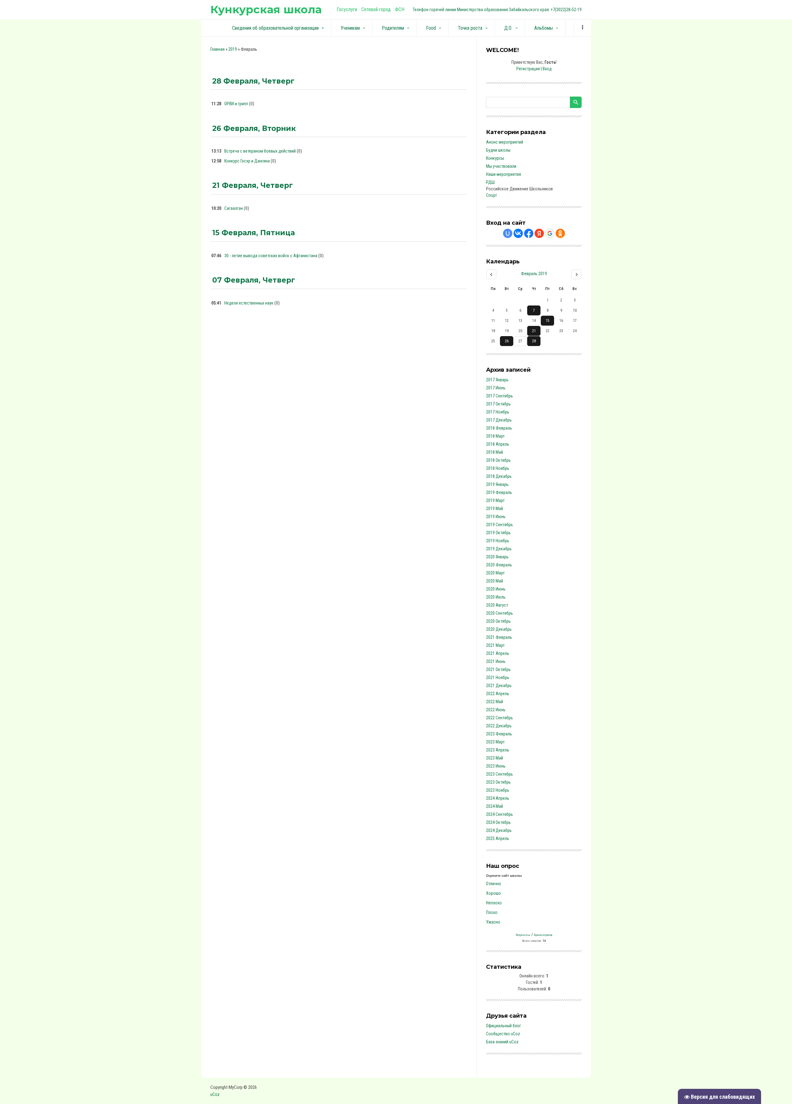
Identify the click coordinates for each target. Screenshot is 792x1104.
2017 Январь (497, 379)
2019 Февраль (499, 492)
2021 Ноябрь (497, 677)
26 (507, 341)
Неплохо (494, 902)
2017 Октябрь (498, 403)
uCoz (215, 1094)
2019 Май (494, 508)
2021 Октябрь (498, 669)
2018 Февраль (499, 428)
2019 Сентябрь (499, 524)
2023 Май (494, 757)
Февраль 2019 (534, 273)
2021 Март (495, 645)
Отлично (493, 883)
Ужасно (493, 922)
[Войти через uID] (507, 233)
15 (547, 320)
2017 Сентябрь (499, 395)
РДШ (490, 182)
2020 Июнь (496, 589)
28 (534, 341)
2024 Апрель (497, 798)
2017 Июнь (496, 387)
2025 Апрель (497, 838)
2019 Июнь (496, 516)
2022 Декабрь (499, 725)
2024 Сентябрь (499, 814)
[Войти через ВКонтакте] (518, 233)
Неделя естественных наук (248, 303)
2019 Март (495, 500)
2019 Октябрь (498, 532)
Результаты (523, 935)
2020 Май (494, 580)
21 (534, 331)
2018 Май (494, 452)
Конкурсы (495, 158)
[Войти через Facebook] (528, 233)
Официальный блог (503, 1025)
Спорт (491, 195)
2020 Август (497, 605)
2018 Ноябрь (497, 468)
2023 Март (495, 741)
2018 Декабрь (499, 476)
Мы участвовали (501, 166)
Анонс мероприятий (504, 142)
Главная (217, 49)
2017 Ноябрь (497, 411)
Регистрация (528, 68)
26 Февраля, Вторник (254, 128)
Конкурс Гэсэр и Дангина (247, 160)
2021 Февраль (499, 637)
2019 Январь (497, 484)
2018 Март (495, 436)
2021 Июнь (496, 661)
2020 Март (495, 572)
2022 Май (494, 701)
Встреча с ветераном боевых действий (260, 151)
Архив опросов (543, 935)
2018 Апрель (497, 444)
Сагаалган (233, 208)
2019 (232, 49)
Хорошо (493, 893)
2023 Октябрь (498, 782)
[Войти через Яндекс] (539, 233)
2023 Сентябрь (499, 774)
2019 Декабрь (499, 548)
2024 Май (494, 806)
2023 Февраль (499, 733)
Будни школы (498, 150)
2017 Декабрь (499, 420)
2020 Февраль (499, 564)
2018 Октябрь (498, 460)
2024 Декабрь (499, 830)
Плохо (491, 912)
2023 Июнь (496, 766)
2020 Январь (497, 556)
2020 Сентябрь (499, 613)
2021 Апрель (497, 653)
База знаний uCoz (502, 1041)
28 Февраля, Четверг (253, 81)
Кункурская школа (266, 9)
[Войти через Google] (549, 233)
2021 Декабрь (499, 685)
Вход (547, 68)
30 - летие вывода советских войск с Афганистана (270, 255)
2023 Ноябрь (497, 790)
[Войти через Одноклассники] (560, 233)
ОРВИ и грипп (236, 103)
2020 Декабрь (499, 629)
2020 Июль (496, 597)
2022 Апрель (497, 693)
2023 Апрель (497, 749)
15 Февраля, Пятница (253, 232)
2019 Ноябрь (497, 540)
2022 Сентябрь (499, 717)
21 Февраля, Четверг (252, 185)
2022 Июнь (496, 709)
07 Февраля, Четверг (253, 280)
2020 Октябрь (498, 621)
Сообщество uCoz (503, 1033)
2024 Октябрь (498, 822)
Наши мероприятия (503, 174)
